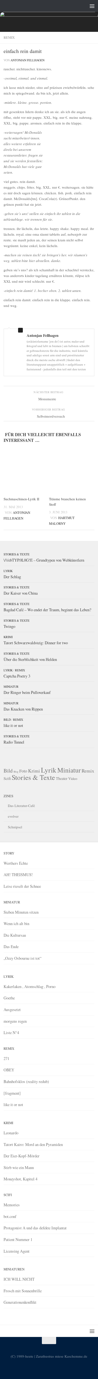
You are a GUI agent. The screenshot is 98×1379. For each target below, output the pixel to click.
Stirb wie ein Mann (19, 1167)
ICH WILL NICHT (19, 1279)
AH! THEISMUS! (18, 874)
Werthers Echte (16, 863)
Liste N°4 (11, 1032)
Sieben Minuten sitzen (21, 912)
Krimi (8, 637)
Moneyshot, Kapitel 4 (20, 1179)
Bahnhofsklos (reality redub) (26, 1081)
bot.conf (10, 1216)
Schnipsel (15, 827)
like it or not (13, 725)
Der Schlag (12, 576)
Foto (23, 771)
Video (72, 778)
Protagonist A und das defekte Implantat (35, 1228)
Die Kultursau (15, 935)
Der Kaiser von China (21, 593)
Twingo (9, 626)
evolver (13, 816)
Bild (7, 719)
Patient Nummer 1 (18, 1239)
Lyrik (8, 571)
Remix (9, 37)
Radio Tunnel (14, 742)
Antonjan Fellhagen (27, 60)
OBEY (9, 1070)
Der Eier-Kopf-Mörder (21, 1156)
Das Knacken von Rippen (23, 709)
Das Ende (11, 946)
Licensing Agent (16, 1251)
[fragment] (12, 1093)
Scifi (7, 778)
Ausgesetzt (12, 1009)
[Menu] (92, 6)
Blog (16, 771)
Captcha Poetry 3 (17, 676)
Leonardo (11, 1133)
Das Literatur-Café (21, 805)
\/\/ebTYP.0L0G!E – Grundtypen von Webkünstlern (44, 560)
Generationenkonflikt (20, 1302)
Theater (61, 778)
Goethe (9, 998)
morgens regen (15, 1021)
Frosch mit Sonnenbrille (23, 1290)
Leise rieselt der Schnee (22, 886)
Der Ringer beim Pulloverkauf (27, 692)
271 (6, 1058)
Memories (12, 1204)
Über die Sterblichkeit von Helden (30, 659)
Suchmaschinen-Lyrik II (21, 498)
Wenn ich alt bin (16, 923)
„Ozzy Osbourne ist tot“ (22, 958)
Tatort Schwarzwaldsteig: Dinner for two (36, 642)
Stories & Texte (16, 554)
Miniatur (11, 686)
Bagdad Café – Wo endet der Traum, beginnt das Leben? (47, 609)
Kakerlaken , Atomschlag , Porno (29, 986)
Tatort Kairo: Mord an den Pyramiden (33, 1144)
